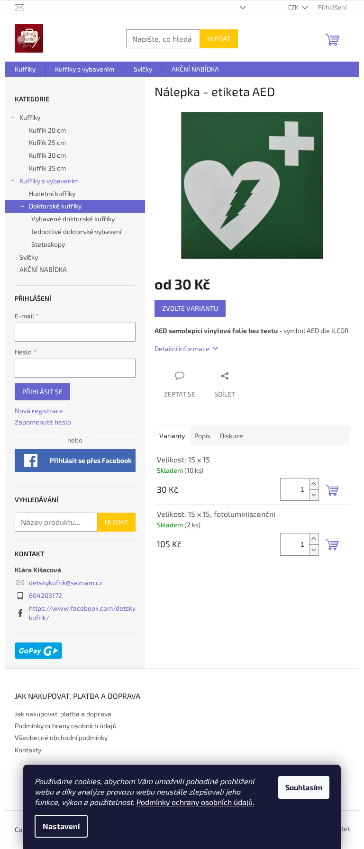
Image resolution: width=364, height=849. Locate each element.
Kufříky (29, 117)
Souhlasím (303, 787)
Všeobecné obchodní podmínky (61, 737)
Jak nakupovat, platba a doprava (63, 714)
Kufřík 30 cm (47, 155)
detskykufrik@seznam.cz (65, 582)
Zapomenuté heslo (43, 422)
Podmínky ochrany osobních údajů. (195, 801)
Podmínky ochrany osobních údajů (66, 726)
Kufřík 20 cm (47, 130)
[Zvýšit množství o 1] (313, 484)
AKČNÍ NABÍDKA (43, 269)
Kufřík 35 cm (47, 168)
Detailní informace (182, 348)
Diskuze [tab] (231, 436)
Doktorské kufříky (55, 206)
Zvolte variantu (190, 308)
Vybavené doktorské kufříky (73, 219)
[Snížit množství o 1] (313, 494)
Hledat (218, 39)
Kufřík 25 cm (47, 142)
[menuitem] (25, 69)
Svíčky (28, 257)
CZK (294, 7)
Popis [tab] (202, 436)
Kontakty (28, 750)
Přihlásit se (42, 392)
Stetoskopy (48, 244)
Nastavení (61, 826)
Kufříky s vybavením (49, 181)
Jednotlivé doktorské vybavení (76, 231)
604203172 (45, 595)
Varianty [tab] (172, 436)
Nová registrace (39, 410)
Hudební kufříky (52, 194)
